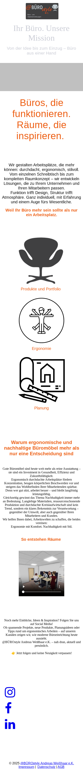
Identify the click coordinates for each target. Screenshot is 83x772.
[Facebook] (8, 708)
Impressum (26, 767)
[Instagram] (10, 692)
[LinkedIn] (10, 724)
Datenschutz (46, 767)
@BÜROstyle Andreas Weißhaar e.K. (47, 763)
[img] (41, 11)
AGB (61, 767)
